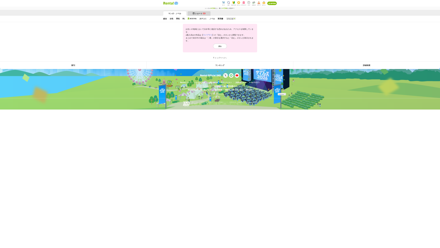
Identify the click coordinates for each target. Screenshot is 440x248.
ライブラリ (207, 35)
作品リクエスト (226, 82)
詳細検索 (366, 65)
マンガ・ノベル (174, 13)
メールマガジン (254, 82)
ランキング (219, 65)
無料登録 (273, 3)
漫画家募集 (218, 90)
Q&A (204, 82)
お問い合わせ (213, 82)
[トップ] (168, 3)
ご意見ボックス (240, 82)
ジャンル (230, 18)
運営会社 (249, 90)
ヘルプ (196, 82)
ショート (200, 13)
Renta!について (186, 82)
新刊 (73, 65)
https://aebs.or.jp (196, 105)
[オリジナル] (192, 19)
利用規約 (217, 86)
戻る (220, 46)
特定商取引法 (193, 90)
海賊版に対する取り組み (234, 90)
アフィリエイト (206, 86)
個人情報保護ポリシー (232, 86)
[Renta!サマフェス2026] (176, 3)
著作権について (206, 90)
